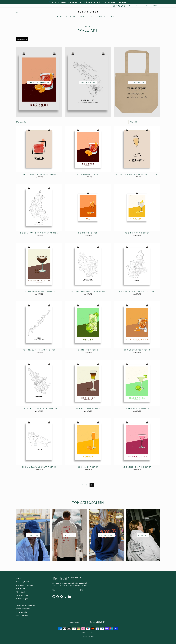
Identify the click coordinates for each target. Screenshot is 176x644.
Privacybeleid (21, 592)
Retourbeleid (20, 589)
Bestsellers (77, 16)
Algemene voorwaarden (24, 585)
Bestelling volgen (22, 599)
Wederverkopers (22, 595)
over (90, 16)
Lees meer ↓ (22, 39)
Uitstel (115, 16)
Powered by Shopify (88, 636)
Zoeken (18, 578)
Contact (101, 16)
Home (87, 26)
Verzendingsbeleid (22, 582)
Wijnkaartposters (22, 615)
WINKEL (61, 16)
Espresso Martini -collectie (25, 605)
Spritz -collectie (21, 612)
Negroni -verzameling (23, 609)
